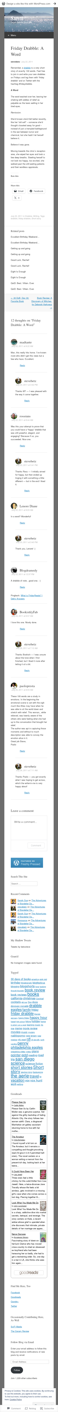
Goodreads (16, 1297)
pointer (16, 1055)
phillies (28, 1051)
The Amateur (18, 1136)
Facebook (15, 1292)
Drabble (28, 216)
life (42, 1025)
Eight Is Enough (18, 271)
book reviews (19, 994)
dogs (35, 1002)
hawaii (13, 1021)
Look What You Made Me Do (25, 1202)
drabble (27, 67)
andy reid (43, 979)
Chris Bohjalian (19, 1140)
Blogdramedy (28, 570)
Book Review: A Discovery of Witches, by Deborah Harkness (41, 302)
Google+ (15, 1301)
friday (35, 1010)
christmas (29, 998)
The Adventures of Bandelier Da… (32, 902)
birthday (15, 982)
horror (43, 1021)
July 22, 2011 (27, 61)
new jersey (31, 1035)
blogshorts (27, 986)
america (35, 979)
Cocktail (40, 998)
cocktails (16, 1002)
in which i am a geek (18, 1025)
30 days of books (21, 979)
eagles (16, 1009)
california (16, 998)
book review (35, 989)
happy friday (23, 1017)
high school (20, 1021)
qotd (24, 1055)
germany (14, 1018)
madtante (26, 342)
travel (34, 1076)
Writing (36, 216)
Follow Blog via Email (22, 1342)
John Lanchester (20, 1206)
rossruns (25, 416)
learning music (33, 1024)
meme (18, 1028)
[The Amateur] (43, 1143)
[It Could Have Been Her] (43, 1178)
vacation (17, 1079)
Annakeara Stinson (21, 1237)
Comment (36, 845)
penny (23, 1043)
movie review (30, 1028)
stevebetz (15, 61)
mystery (31, 1032)
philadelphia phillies (18, 1051)
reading (32, 1055)
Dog (30, 1002)
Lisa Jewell (18, 1174)
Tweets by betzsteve (20, 946)
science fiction (34, 1063)
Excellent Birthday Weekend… (25, 236)
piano (35, 1051)
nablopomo (18, 1035)
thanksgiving (38, 1072)
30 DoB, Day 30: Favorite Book (20, 299)
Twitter (14, 1306)
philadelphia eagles (27, 1047)
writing (20, 1084)
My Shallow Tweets (21, 940)
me (12, 1028)
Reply (22, 365)
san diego (24, 1058)
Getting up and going (20, 248)
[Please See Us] (43, 1109)
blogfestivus (39, 982)
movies (15, 1031)
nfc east (22, 1039)
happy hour (38, 1017)
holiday (36, 1021)
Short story (36, 218)
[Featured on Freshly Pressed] (27, 866)
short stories (22, 1067)
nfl (28, 1039)
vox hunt (36, 1080)
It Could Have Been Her (23, 1171)
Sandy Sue (23, 900)
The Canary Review (20, 1331)
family (26, 1009)
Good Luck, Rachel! (20, 259)
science (18, 1063)
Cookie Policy (16, 1399)
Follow (17, 1370)
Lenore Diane (28, 506)
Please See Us (19, 1102)
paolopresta (27, 686)
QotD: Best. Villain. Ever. (22, 283)
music (24, 1032)
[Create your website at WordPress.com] (29, 3)
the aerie (20, 1075)
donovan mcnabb (20, 1006)
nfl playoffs (35, 1039)
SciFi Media (16, 1326)
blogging (15, 986)
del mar (24, 1002)
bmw (37, 986)
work (13, 1084)
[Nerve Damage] (43, 1241)
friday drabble (25, 218)
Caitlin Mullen (19, 1105)
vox (27, 1080)
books (33, 994)
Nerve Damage (19, 1234)
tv (40, 1076)
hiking (28, 1021)
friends (37, 1014)
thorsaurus (22, 920)
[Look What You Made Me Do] (43, 1209)
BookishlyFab (29, 612)
